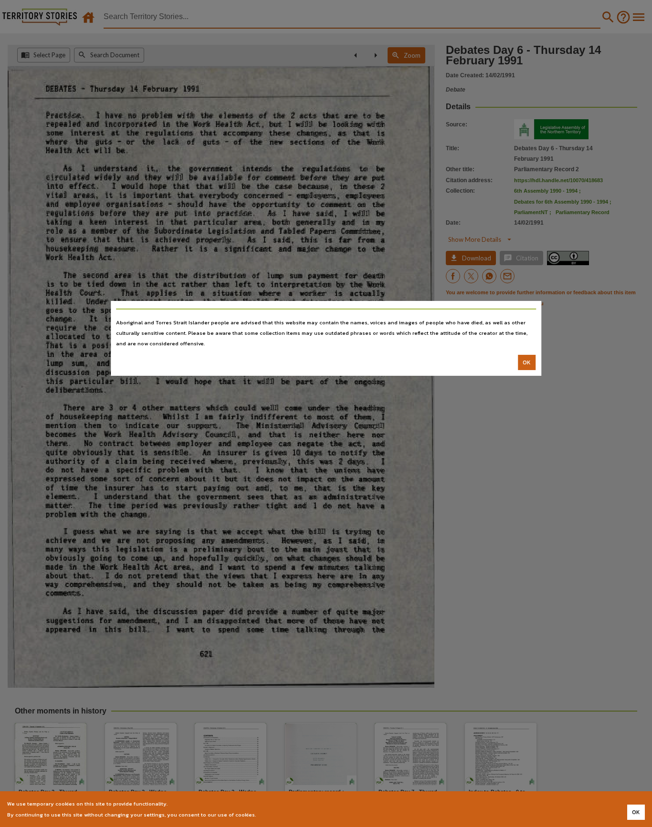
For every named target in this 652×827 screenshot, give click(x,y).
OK (527, 362)
